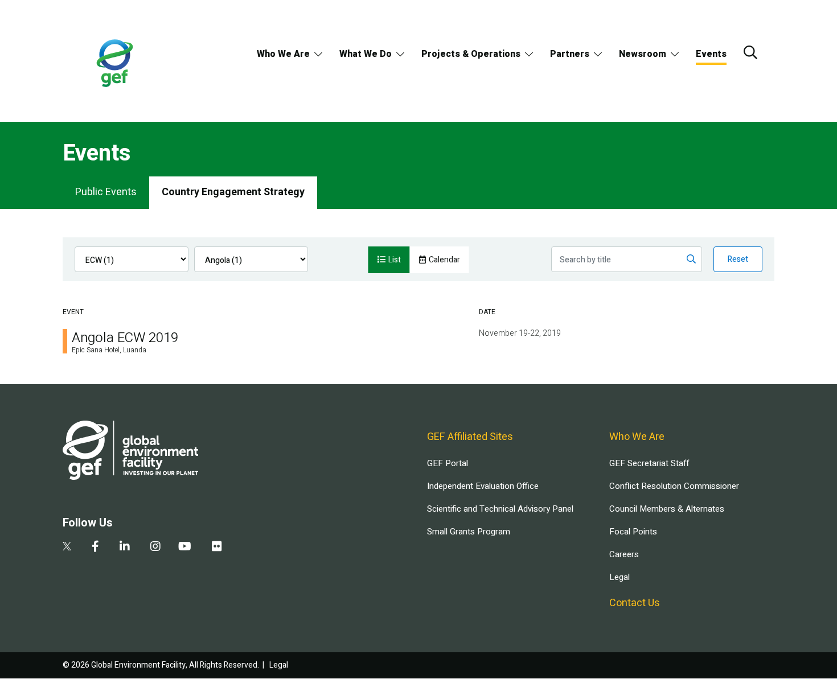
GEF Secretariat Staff (649, 463)
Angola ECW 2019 (125, 338)
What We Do (365, 54)
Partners (569, 54)
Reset (738, 259)
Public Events (106, 192)
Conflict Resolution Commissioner (674, 486)
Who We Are (283, 54)
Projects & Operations (470, 54)
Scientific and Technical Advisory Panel (500, 509)
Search (750, 52)
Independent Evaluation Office (483, 486)
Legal (619, 577)
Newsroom (642, 54)
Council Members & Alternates (666, 509)
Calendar (444, 260)
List (394, 260)
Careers (624, 554)
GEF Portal (447, 463)
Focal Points (633, 531)
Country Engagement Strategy (233, 192)
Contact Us (634, 603)
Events (711, 54)
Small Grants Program (468, 531)
